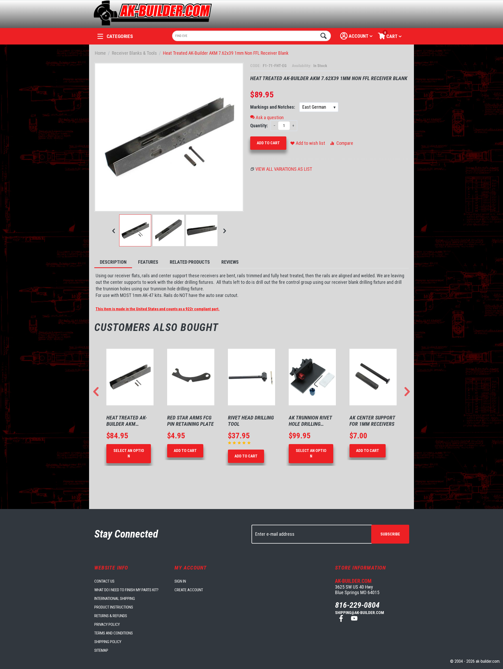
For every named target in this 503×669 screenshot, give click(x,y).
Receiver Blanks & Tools (134, 53)
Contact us (104, 581)
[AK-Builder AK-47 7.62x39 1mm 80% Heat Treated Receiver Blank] (169, 137)
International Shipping (114, 598)
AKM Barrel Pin (367, 417)
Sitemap (101, 650)
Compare (344, 143)
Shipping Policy (107, 641)
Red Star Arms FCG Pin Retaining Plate (129, 420)
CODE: (255, 65)
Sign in (180, 581)
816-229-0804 (357, 605)
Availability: (302, 65)
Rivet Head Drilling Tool (190, 420)
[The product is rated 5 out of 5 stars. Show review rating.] (179, 443)
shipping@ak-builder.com (359, 612)
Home (100, 53)
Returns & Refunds (110, 615)
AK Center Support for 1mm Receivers (311, 420)
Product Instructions (113, 607)
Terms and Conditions (113, 633)
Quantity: (259, 125)
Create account (188, 590)
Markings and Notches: (273, 107)
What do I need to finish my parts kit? (126, 590)
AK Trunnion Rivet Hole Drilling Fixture (249, 420)
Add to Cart (268, 143)
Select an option (250, 453)
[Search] (323, 36)
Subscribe (390, 534)
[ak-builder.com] (153, 12)
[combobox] (251, 36)
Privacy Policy (107, 624)
